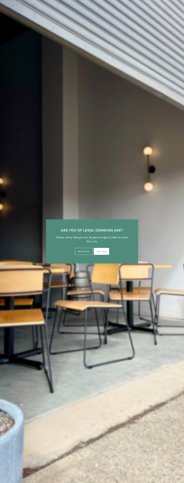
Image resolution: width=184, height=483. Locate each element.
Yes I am (101, 251)
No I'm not (83, 251)
